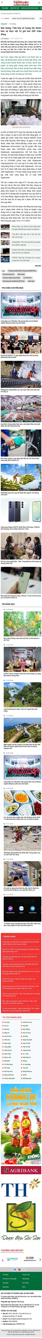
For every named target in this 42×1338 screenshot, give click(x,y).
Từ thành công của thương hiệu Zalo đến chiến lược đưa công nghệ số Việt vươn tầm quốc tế (22, 924)
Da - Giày (25, 1054)
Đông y (25, 1061)
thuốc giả (31, 281)
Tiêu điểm (5, 8)
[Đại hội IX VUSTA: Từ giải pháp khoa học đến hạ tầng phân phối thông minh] (21, 340)
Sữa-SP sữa (26, 1043)
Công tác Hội (14, 8)
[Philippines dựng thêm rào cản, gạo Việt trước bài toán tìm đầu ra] (21, 374)
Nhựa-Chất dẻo (9, 1075)
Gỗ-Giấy (25, 1036)
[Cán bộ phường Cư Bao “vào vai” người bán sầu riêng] (22, 694)
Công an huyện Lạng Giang (11, 278)
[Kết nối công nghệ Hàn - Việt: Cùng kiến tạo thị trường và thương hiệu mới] (21, 546)
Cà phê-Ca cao (27, 1022)
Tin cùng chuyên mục (13, 288)
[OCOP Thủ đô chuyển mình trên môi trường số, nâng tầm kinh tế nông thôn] (22, 659)
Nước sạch (7, 1043)
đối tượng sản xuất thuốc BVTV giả (13, 281)
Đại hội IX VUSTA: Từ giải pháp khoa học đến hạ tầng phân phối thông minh (19, 356)
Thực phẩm (7, 1047)
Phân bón (7, 1040)
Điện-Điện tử (26, 1057)
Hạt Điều (25, 1026)
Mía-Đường (26, 1029)
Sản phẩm (5, 1283)
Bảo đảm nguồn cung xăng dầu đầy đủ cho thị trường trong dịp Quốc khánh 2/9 (20, 459)
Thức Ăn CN (7, 1050)
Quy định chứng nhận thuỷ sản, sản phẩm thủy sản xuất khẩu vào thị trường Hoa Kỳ (20, 425)
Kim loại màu (8, 1071)
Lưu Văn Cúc (27, 278)
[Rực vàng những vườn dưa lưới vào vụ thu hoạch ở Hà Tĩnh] (22, 624)
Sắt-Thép (7, 1068)
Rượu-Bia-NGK (27, 1040)
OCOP (25, 1075)
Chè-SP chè (7, 1036)
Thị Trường (12, 24)
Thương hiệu (25, 1278)
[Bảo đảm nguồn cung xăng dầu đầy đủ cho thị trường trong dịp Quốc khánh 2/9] (21, 443)
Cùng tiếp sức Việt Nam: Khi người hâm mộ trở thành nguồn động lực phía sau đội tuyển (19, 322)
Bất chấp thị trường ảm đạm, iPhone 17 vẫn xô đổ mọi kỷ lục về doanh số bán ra (21, 597)
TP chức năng (8, 1064)
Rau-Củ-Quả (27, 1033)
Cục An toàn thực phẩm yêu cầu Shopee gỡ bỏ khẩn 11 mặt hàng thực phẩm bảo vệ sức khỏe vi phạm (22, 818)
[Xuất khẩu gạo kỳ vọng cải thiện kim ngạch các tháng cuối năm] (21, 477)
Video (24, 1287)
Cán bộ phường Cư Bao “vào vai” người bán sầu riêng (20, 710)
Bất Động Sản (27, 1078)
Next (40, 1258)
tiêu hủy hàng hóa (8, 274)
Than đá (25, 1068)
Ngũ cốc (6, 1033)
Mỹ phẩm (7, 1061)
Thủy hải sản (27, 1050)
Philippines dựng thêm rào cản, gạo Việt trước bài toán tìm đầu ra (20, 391)
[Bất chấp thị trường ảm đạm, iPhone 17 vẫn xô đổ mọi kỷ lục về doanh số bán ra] (21, 580)
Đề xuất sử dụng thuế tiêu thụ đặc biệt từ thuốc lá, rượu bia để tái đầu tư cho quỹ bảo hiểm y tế (21, 889)
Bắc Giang (21, 274)
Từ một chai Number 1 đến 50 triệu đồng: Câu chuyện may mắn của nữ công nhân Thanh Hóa (20, 1009)
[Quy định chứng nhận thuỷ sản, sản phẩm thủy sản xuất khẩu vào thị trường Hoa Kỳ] (21, 408)
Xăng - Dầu (7, 1057)
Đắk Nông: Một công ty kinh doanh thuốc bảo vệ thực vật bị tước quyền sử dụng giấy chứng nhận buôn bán (21, 63)
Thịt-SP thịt (26, 1047)
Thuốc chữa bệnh (9, 1078)
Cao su (6, 1026)
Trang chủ (4, 24)
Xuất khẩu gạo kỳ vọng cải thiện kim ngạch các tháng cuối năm (20, 494)
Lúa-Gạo (7, 1022)
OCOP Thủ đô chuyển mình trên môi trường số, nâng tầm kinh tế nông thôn (22, 675)
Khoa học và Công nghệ (29, 8)
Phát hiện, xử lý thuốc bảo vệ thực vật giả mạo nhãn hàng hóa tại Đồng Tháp (21, 68)
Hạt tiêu (6, 1029)
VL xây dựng (26, 1064)
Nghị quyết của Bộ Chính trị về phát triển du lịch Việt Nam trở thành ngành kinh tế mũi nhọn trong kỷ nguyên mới (22, 746)
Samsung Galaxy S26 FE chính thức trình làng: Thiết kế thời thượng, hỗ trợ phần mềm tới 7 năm (20, 528)
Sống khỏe (6, 1287)
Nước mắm (7, 1054)
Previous (3, 1257)
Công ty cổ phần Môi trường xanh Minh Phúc (22, 271)
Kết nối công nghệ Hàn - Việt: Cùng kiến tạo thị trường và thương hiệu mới (21, 562)
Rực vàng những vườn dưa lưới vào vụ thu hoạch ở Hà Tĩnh (21, 639)
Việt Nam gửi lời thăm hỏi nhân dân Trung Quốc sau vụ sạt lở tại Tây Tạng (22, 854)
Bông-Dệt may (27, 1071)
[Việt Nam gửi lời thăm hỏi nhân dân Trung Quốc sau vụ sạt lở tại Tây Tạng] (22, 838)
